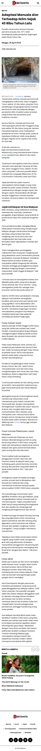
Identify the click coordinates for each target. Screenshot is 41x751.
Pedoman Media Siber (28, 729)
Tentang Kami (10, 729)
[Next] (37, 649)
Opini (25, 724)
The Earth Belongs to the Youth (15, 682)
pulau (4, 155)
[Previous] (33, 649)
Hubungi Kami (15, 733)
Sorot (17, 724)
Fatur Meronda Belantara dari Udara (18, 690)
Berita (8, 724)
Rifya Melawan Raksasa (12, 686)
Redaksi (28, 733)
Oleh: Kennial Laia (9, 49)
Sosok (32, 724)
